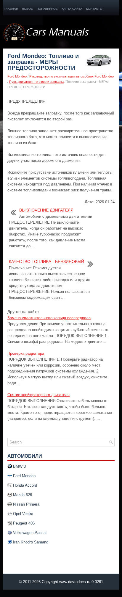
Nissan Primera (26, 504)
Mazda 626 (22, 495)
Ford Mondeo (17, 76)
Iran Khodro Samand (30, 542)
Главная (11, 8)
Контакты (94, 8)
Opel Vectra (23, 514)
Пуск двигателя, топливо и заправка (36, 81)
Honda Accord (25, 485)
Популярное (47, 8)
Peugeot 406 (24, 523)
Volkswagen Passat (30, 532)
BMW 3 (19, 466)
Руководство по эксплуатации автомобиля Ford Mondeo (71, 76)
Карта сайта (72, 8)
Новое (27, 8)
